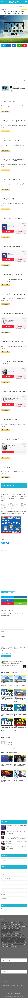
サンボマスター (4, 935)
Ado (19, 922)
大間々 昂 (7, 946)
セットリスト (5, 592)
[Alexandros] (17, 928)
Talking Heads (23, 926)
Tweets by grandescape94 (7, 908)
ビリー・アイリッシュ (21, 939)
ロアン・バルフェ (19, 944)
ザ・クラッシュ (11, 935)
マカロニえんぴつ (18, 942)
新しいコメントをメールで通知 (9, 650)
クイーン (11, 931)
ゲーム (4, 874)
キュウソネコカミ (4, 931)
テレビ (3, 882)
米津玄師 (12, 946)
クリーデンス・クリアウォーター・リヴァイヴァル (10, 933)
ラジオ (3, 890)
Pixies (10, 926)
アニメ (4, 870)
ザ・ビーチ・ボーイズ (19, 935)
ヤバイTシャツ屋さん (5, 944)
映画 (3, 894)
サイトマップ (10, 993)
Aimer (22, 922)
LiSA (22, 924)
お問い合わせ (17, 993)
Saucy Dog (14, 926)
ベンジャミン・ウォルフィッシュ (7, 942)
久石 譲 (24, 944)
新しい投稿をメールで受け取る (9, 653)
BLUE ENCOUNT (4, 924)
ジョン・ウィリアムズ (17, 937)
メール (3, 636)
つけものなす (9, 742)
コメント (3, 618)
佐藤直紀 (3, 946)
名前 (2, 631)
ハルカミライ (12, 592)
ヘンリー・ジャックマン (19, 940)
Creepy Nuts (11, 924)
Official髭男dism (4, 926)
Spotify (18, 926)
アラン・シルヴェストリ (5, 930)
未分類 (3, 898)
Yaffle (12, 928)
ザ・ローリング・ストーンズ (6, 937)
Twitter (14, 748)
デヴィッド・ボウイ (5, 939)
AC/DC (15, 922)
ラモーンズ (13, 944)
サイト (2, 641)
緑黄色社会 (17, 946)
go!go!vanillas (17, 924)
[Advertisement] (14, 63)
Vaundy (8, 928)
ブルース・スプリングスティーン (7, 940)
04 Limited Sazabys (5, 922)
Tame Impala (3, 928)
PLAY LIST (14, 1)
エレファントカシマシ (16, 930)
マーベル (24, 942)
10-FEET (11, 922)
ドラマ (4, 886)
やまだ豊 (22, 928)
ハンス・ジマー (13, 939)
